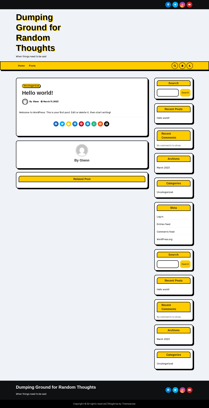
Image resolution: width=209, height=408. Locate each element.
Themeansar (128, 403)
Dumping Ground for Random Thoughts (56, 387)
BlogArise (113, 403)
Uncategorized (31, 86)
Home (21, 66)
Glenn (36, 101)
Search (173, 83)
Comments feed (166, 231)
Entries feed (163, 224)
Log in (160, 216)
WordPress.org (165, 239)
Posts (32, 66)
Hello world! (37, 93)
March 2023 (163, 167)
